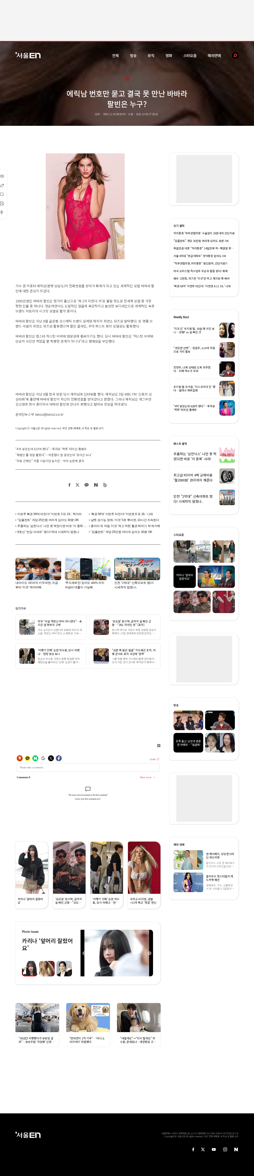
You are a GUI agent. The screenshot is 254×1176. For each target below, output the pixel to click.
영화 (168, 55)
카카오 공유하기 (86, 485)
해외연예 (214, 55)
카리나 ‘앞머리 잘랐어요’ (47, 944)
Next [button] (149, 953)
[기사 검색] (232, 55)
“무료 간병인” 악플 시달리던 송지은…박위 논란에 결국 (49, 461)
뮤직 (151, 55)
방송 (133, 55)
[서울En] (28, 55)
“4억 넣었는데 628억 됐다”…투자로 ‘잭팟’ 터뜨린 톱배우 (51, 449)
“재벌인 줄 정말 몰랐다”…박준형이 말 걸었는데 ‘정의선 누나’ (53, 455)
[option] (117, 953)
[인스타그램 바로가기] (225, 1149)
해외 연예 (178, 844)
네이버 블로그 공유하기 (96, 485)
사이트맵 (227, 1133)
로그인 (235, 1133)
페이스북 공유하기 (69, 485)
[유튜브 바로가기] (213, 1149)
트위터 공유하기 (77, 485)
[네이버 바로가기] (236, 1149)
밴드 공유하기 (105, 485)
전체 (115, 55)
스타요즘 (190, 55)
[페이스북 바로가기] (193, 1149)
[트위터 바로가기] (203, 1149)
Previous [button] (84, 953)
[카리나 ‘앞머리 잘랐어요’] (117, 953)
